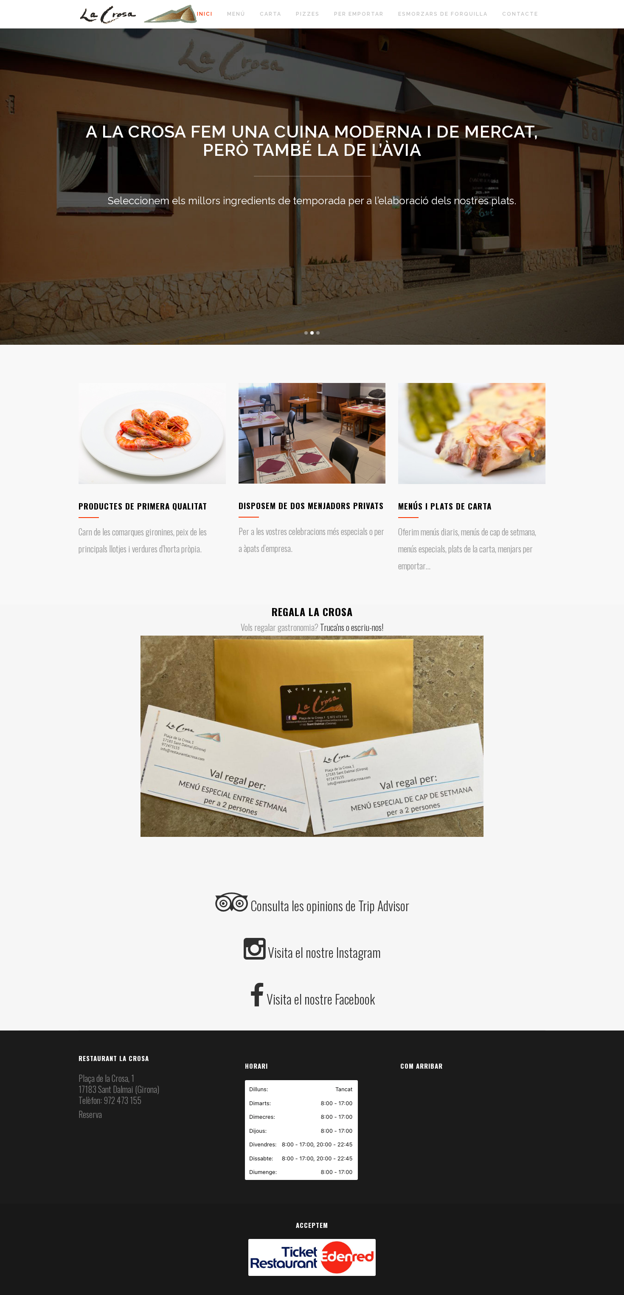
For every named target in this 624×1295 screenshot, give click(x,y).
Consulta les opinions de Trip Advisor (328, 905)
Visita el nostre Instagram (323, 952)
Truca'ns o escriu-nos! (351, 627)
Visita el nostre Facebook (319, 998)
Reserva (90, 1114)
